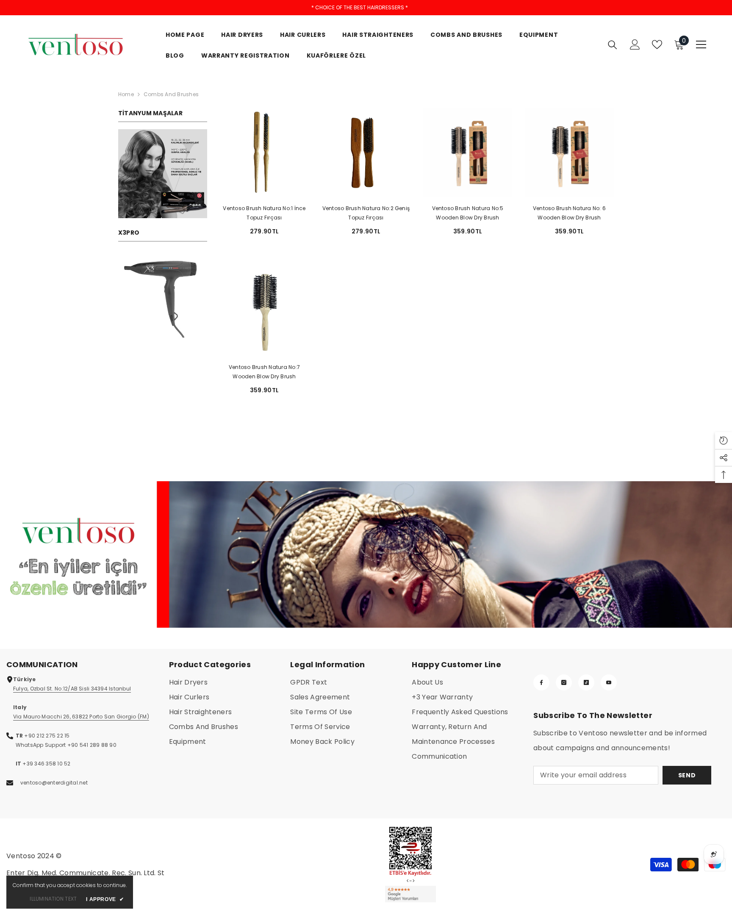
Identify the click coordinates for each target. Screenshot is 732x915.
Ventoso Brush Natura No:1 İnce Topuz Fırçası (264, 213)
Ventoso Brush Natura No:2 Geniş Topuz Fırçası (366, 213)
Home (126, 94)
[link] (162, 173)
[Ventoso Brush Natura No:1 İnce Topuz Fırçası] (264, 152)
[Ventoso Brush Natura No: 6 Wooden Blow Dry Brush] (569, 152)
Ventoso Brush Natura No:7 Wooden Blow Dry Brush (264, 371)
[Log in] (635, 44)
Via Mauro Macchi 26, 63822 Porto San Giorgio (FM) (81, 716)
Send (687, 775)
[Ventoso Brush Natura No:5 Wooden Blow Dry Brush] (467, 152)
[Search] (612, 44)
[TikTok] (586, 682)
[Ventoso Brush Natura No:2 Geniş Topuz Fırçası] (366, 152)
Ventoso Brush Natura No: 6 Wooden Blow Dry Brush (569, 213)
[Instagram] (564, 682)
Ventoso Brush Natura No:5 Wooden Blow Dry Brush (468, 213)
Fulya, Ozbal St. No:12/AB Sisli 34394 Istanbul (72, 688)
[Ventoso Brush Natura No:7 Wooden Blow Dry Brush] (264, 311)
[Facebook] (541, 682)
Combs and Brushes (171, 94)
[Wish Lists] (657, 44)
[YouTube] (609, 682)
